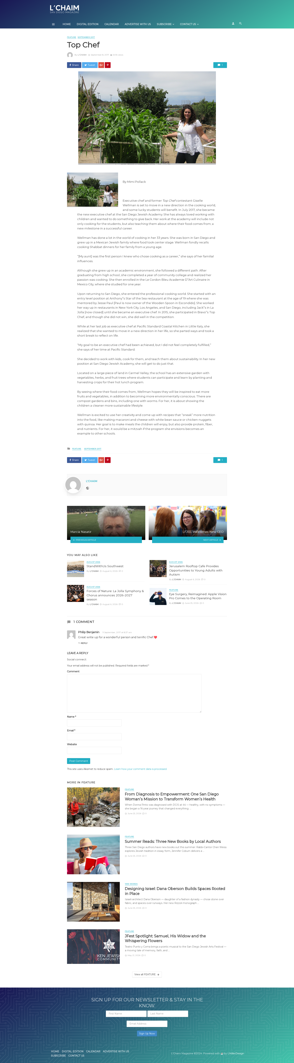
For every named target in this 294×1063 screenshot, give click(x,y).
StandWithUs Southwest (105, 566)
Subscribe (164, 24)
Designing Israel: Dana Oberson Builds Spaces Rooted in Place (175, 891)
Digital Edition (88, 24)
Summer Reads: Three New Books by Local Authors (173, 841)
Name (71, 716)
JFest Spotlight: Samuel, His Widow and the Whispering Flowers (165, 938)
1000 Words (131, 884)
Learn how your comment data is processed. (140, 769)
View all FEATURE (145, 974)
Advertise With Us (138, 24)
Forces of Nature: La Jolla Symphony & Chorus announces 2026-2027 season (115, 595)
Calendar (111, 24)
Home (67, 24)
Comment (73, 671)
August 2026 (93, 562)
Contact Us (188, 24)
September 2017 (86, 37)
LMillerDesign (236, 1053)
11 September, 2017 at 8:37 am (117, 632)
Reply (84, 643)
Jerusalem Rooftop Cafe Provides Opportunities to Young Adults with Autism (196, 570)
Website (72, 744)
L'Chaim (82, 54)
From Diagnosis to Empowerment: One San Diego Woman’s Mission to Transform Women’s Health (172, 796)
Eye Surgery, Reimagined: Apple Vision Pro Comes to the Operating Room (198, 596)
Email (71, 730)
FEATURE (71, 37)
